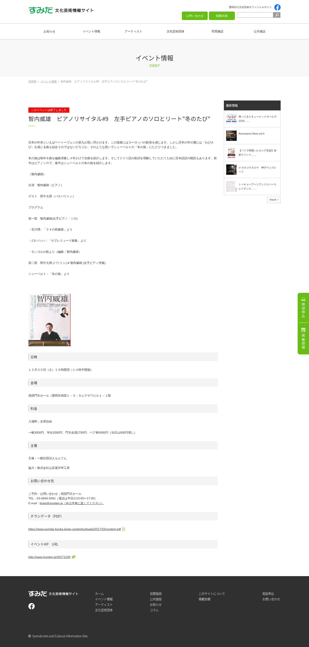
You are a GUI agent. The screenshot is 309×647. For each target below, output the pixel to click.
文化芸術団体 (175, 31)
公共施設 (259, 31)
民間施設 (217, 31)
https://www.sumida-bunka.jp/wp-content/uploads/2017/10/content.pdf (74, 529)
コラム (154, 610)
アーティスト (133, 31)
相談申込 (303, 310)
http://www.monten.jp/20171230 (49, 557)
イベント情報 (91, 31)
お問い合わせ (195, 15)
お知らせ (49, 31)
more (272, 199)
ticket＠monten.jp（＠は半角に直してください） (72, 503)
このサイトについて (212, 593)
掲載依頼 (222, 15)
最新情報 (232, 105)
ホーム (99, 593)
